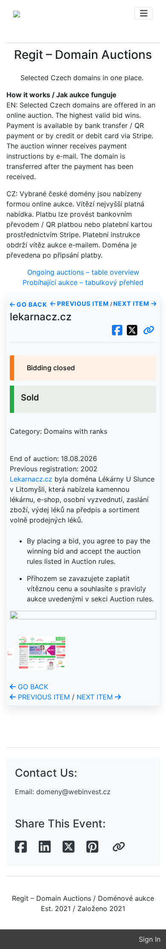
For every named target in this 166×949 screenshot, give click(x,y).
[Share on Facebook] (21, 847)
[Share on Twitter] (68, 847)
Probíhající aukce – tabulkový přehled (83, 282)
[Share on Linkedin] (45, 847)
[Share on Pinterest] (92, 847)
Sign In (149, 939)
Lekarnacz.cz (31, 479)
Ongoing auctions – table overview (83, 272)
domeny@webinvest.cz (73, 791)
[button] (148, 330)
